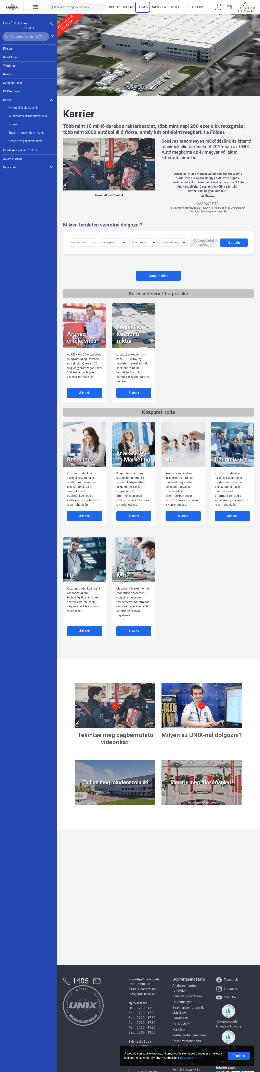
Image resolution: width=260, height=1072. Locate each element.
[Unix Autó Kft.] (83, 1005)
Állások (84, 393)
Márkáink (178, 1030)
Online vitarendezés (186, 1041)
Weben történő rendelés (189, 1035)
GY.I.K (176, 1024)
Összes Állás (158, 276)
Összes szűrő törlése (203, 242)
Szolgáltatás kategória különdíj (228, 1050)
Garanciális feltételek (187, 996)
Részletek (186, 1057)
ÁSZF (187, 1024)
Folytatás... (207, 195)
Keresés (234, 243)
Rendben (238, 1056)
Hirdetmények (182, 1002)
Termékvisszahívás (186, 1069)
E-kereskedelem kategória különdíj (228, 1023)
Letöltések (180, 1018)
